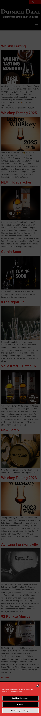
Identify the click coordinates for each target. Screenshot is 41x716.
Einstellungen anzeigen (20, 710)
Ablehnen (20, 704)
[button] (37, 685)
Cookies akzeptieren (20, 698)
